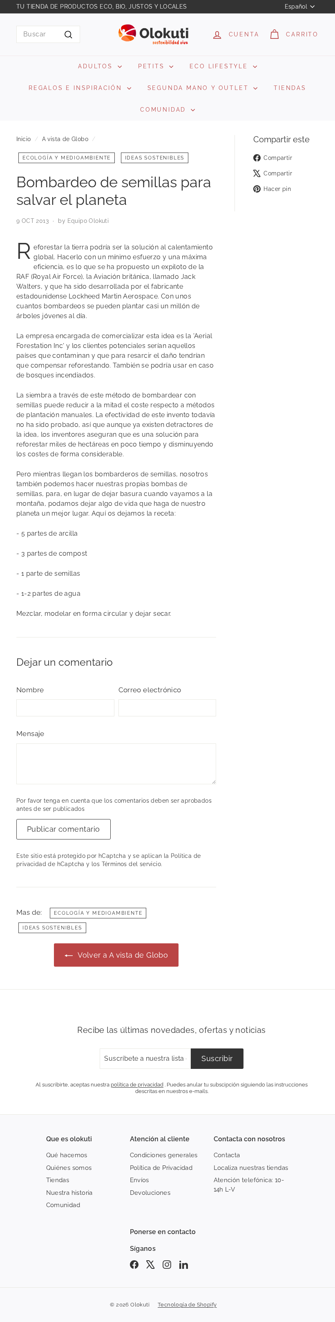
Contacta (227, 1155)
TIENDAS (290, 88)
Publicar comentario (63, 829)
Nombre (30, 690)
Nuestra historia (69, 1192)
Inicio (23, 139)
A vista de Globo (65, 139)
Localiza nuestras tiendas (251, 1168)
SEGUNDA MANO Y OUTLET (199, 88)
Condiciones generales (164, 1155)
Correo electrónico (149, 690)
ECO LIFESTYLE (220, 66)
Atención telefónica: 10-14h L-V (249, 1184)
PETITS (153, 66)
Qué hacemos (66, 1155)
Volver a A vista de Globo (122, 955)
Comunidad (63, 1205)
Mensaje (30, 733)
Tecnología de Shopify (187, 1305)
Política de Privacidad (161, 1168)
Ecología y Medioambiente (66, 158)
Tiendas (57, 1180)
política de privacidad (137, 1084)
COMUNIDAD (164, 109)
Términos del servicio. (132, 864)
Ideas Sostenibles (155, 158)
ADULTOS (96, 66)
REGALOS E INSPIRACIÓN (77, 88)
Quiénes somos (69, 1168)
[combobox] (48, 34)
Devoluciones (150, 1192)
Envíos (139, 1180)
